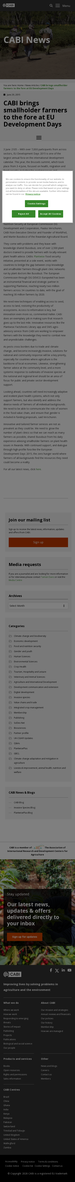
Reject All (23, 213)
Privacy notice (32, 194)
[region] (37, 197)
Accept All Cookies (50, 213)
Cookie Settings (37, 203)
